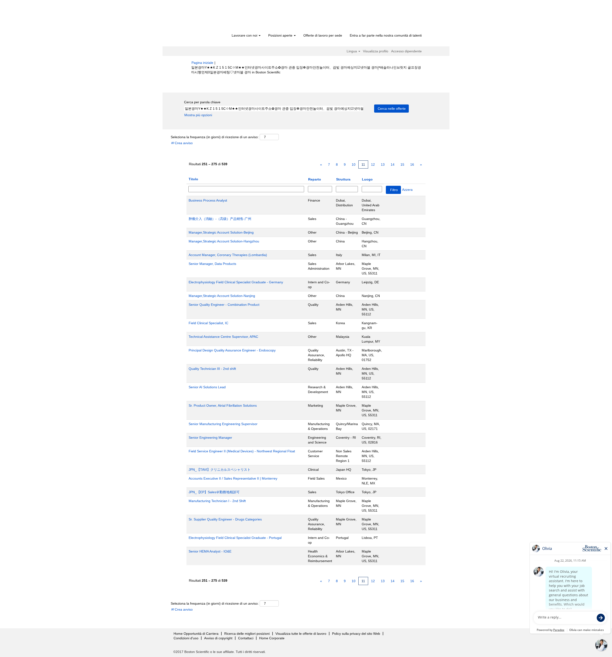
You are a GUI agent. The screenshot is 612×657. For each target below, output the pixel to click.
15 (402, 164)
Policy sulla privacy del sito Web (356, 633)
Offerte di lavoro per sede (322, 35)
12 (373, 164)
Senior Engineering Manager (210, 437)
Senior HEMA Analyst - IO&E (210, 551)
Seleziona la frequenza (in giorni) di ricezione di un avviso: (215, 137)
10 (353, 164)
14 (392, 164)
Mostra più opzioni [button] (198, 115)
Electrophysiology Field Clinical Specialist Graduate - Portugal (235, 538)
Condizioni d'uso (186, 638)
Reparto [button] (314, 179)
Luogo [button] (367, 179)
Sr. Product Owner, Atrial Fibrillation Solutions (223, 405)
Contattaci (245, 638)
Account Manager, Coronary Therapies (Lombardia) (228, 255)
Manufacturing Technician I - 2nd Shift (217, 501)
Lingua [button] (352, 51)
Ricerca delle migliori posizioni (247, 633)
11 (363, 164)
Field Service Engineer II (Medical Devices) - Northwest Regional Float (242, 451)
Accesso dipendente (406, 51)
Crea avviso (183, 143)
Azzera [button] (407, 190)
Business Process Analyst (208, 200)
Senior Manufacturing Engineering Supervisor (223, 424)
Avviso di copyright (218, 638)
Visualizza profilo (375, 51)
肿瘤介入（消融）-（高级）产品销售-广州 (220, 219)
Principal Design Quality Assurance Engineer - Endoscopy (232, 350)
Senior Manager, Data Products (212, 264)
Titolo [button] (193, 179)
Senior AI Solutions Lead (207, 387)
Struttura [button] (343, 179)
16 (412, 164)
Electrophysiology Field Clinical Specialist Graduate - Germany (236, 282)
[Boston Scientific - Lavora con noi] (219, 17)
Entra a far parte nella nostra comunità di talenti (386, 35)
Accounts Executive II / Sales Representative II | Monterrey (233, 478)
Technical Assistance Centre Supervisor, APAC (223, 337)
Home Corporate (271, 638)
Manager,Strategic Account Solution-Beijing (221, 232)
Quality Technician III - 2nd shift (212, 369)
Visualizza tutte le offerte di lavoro (300, 633)
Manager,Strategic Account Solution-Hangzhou (224, 241)
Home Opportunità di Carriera (196, 633)
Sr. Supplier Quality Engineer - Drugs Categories (225, 519)
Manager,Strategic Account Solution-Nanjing (222, 296)
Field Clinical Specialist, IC (208, 323)
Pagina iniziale (202, 63)
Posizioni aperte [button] (280, 35)
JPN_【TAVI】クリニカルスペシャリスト (220, 469)
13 (383, 164)
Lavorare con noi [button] (245, 35)
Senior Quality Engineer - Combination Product (224, 305)
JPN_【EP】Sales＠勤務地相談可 (214, 492)
